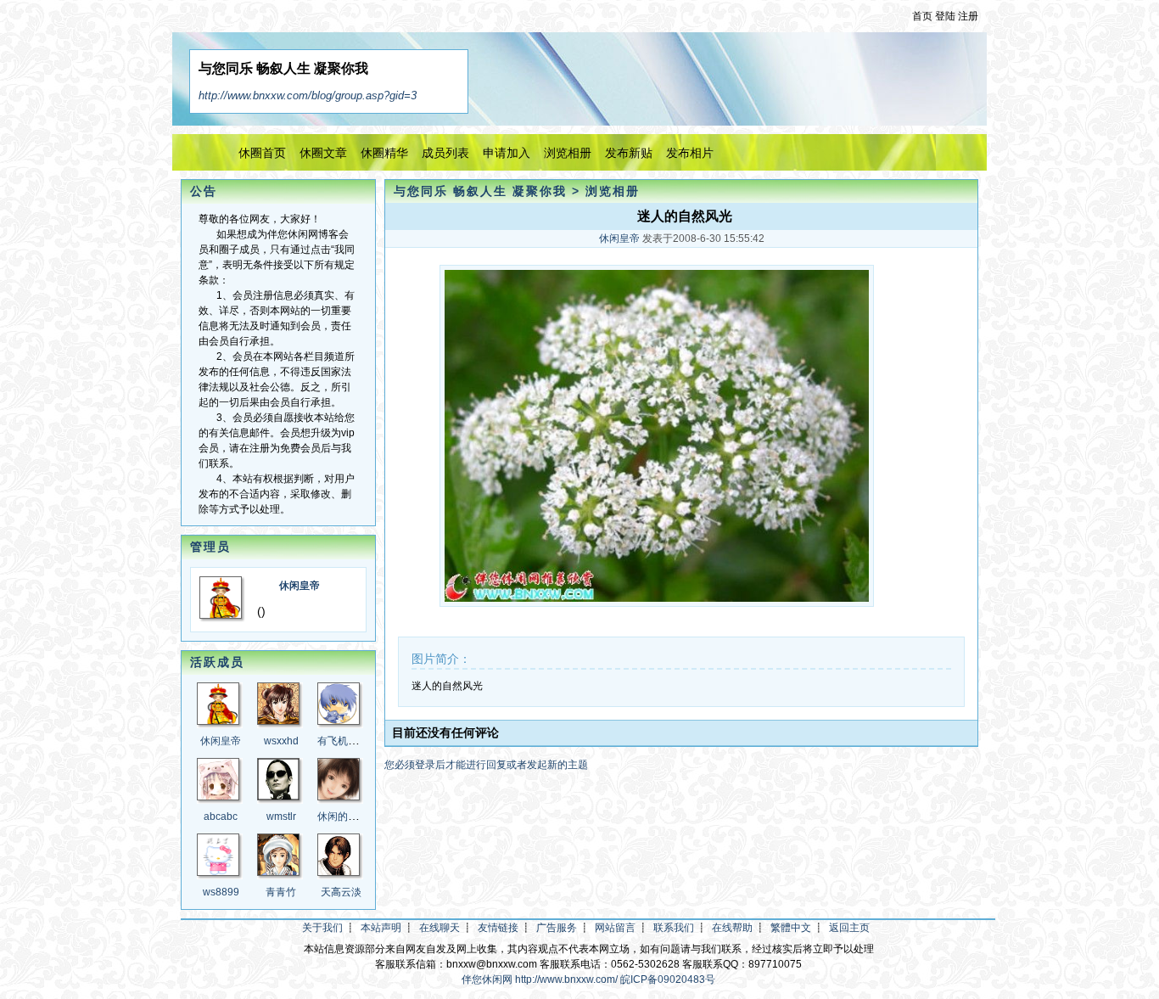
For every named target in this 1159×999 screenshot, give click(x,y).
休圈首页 (262, 153)
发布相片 (690, 153)
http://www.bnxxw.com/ (566, 979)
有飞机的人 (342, 741)
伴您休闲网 (487, 979)
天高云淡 (341, 892)
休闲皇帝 (299, 586)
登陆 (945, 16)
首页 (922, 16)
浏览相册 (567, 153)
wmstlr (281, 816)
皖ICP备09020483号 (667, 979)
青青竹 (281, 892)
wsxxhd (281, 741)
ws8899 (221, 892)
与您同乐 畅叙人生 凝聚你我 (480, 191)
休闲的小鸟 (342, 816)
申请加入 (506, 153)
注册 (968, 16)
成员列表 (445, 153)
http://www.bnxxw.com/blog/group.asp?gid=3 (308, 95)
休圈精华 (384, 153)
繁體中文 (790, 928)
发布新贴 (628, 153)
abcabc (221, 816)
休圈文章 (323, 153)
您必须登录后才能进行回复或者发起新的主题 (486, 765)
